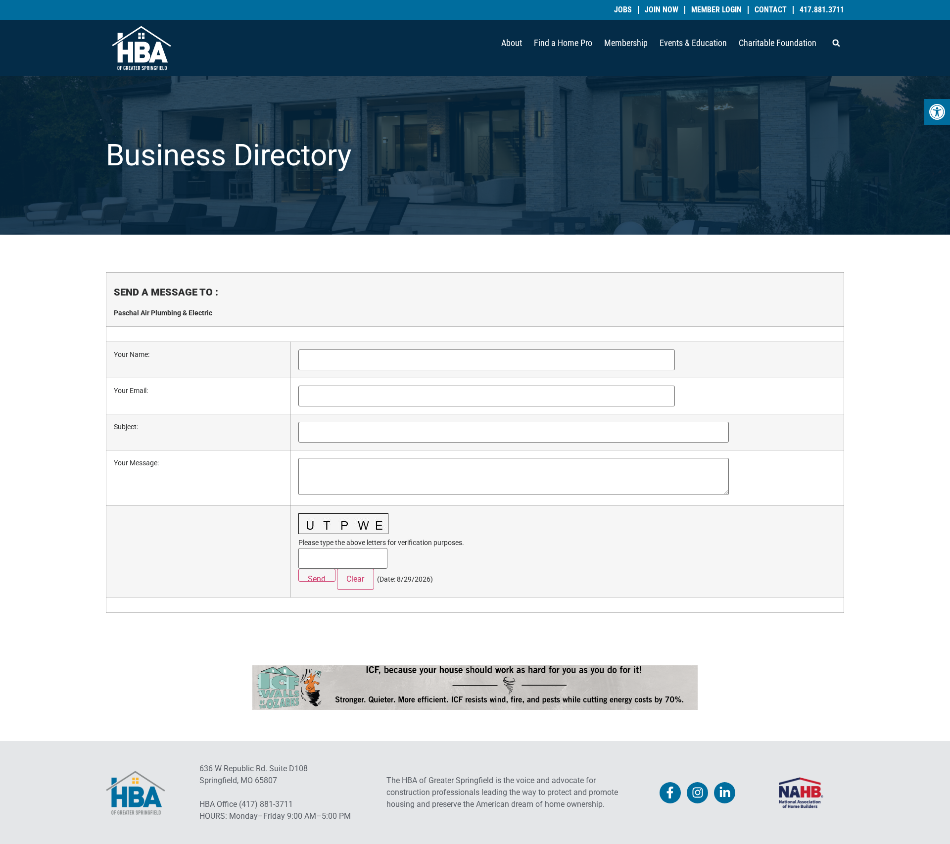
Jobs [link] (623, 10)
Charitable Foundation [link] (777, 43)
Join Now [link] (661, 10)
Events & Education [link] (693, 43)
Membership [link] (626, 43)
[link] (937, 112)
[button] (836, 43)
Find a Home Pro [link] (563, 43)
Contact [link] (771, 10)
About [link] (511, 43)
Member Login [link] (716, 10)
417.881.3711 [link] (822, 10)
